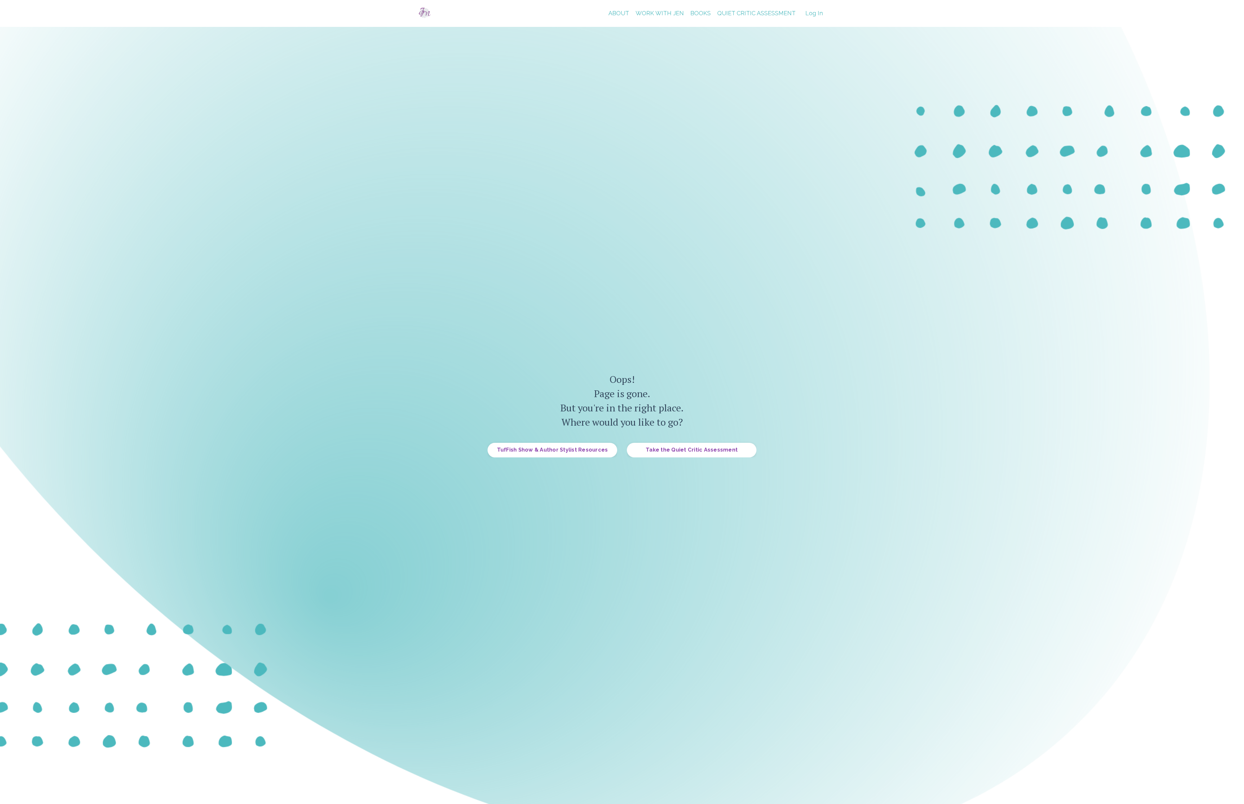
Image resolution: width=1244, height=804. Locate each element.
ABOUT (618, 13)
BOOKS (700, 13)
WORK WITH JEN (660, 13)
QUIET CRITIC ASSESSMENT (756, 13)
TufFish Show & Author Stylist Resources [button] (552, 450)
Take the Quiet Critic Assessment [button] (692, 450)
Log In (814, 13)
